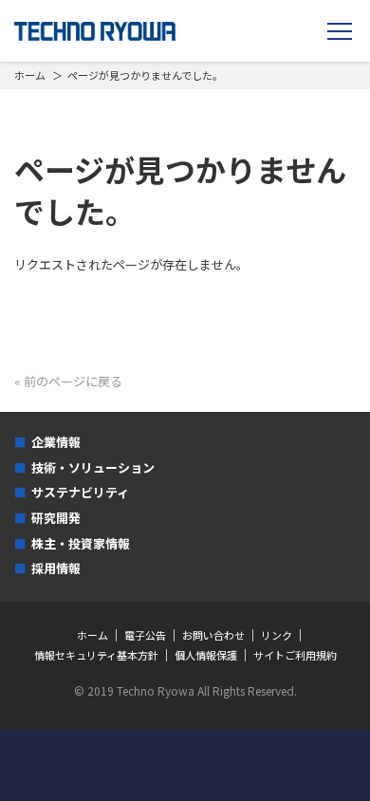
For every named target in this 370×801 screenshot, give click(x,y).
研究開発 (56, 518)
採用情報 (56, 568)
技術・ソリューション (93, 467)
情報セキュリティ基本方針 (96, 655)
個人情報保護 (206, 655)
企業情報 (56, 442)
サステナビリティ (80, 492)
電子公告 (145, 635)
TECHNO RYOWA (95, 31)
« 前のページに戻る (68, 381)
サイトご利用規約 (295, 655)
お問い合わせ (213, 635)
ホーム (30, 75)
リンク (276, 635)
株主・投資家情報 (80, 543)
